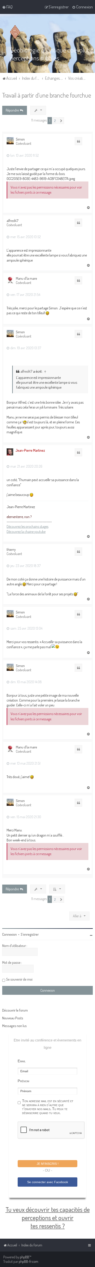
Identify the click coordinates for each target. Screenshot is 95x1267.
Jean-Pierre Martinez (30, 450)
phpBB (24, 1257)
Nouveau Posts (12, 1018)
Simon (20, 139)
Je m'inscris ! (48, 1163)
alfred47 (13, 221)
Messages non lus (14, 1026)
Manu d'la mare (26, 278)
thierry (11, 550)
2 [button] (55, 121)
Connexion (9, 934)
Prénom (23, 1081)
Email (22, 1061)
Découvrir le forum (15, 1010)
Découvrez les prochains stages (27, 526)
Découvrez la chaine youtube (26, 531)
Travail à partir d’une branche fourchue (46, 95)
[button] (61, 120)
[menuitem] (7, 7)
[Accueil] (16, 32)
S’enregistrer (30, 934)
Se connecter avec (47, 1182)
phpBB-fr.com (28, 1261)
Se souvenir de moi (19, 979)
